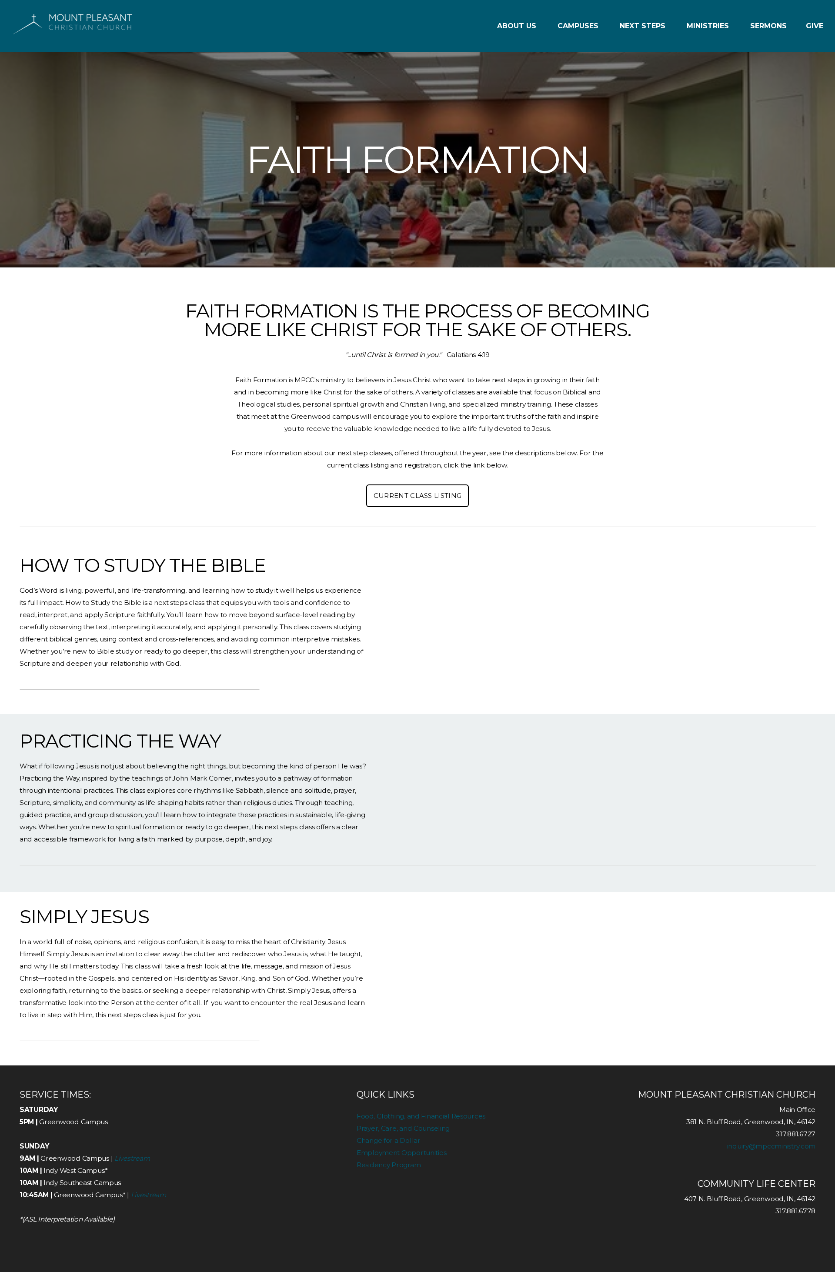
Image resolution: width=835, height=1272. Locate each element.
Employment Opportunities (401, 1152)
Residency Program (389, 1165)
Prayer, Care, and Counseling (403, 1128)
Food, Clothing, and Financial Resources (421, 1116)
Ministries (709, 26)
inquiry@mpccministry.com (771, 1146)
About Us (517, 26)
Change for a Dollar (389, 1140)
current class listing (417, 495)
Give (814, 26)
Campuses (579, 26)
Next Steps (644, 26)
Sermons (768, 26)
